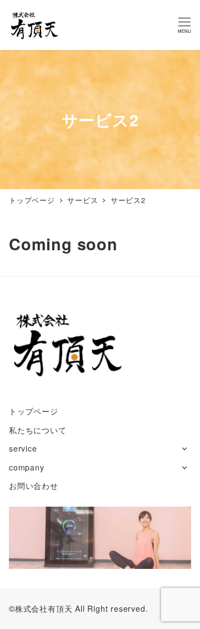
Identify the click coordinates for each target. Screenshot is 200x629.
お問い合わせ (33, 485)
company (26, 467)
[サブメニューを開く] (184, 447)
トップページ (33, 411)
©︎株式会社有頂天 (40, 608)
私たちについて (38, 429)
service (23, 448)
